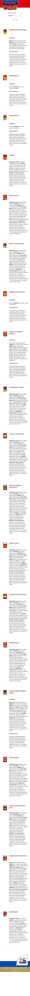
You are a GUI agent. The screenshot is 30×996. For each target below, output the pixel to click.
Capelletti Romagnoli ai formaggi (18, 30)
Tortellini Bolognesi (14, 643)
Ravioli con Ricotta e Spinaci (16, 244)
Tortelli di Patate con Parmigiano (18, 595)
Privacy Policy (21, 969)
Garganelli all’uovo (14, 76)
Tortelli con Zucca (14, 544)
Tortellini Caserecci (14, 758)
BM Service (18, 972)
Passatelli (11, 156)
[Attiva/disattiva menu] (27, 4)
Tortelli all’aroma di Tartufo (16, 388)
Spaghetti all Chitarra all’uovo (17, 292)
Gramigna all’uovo (14, 116)
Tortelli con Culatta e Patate (16, 434)
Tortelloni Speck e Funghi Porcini (18, 856)
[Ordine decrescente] (21, 13)
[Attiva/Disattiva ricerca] (22, 4)
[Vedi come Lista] (16, 20)
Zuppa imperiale (13, 912)
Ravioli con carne (13, 196)
